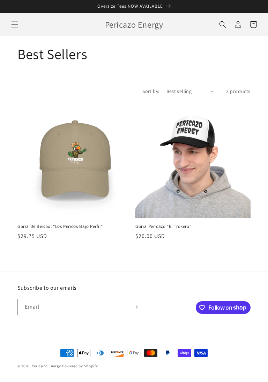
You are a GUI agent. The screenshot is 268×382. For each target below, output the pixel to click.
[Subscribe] (135, 307)
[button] (14, 24)
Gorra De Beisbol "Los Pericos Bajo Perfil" (60, 226)
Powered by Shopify (80, 365)
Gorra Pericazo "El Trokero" (163, 226)
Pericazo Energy (46, 365)
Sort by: (150, 91)
